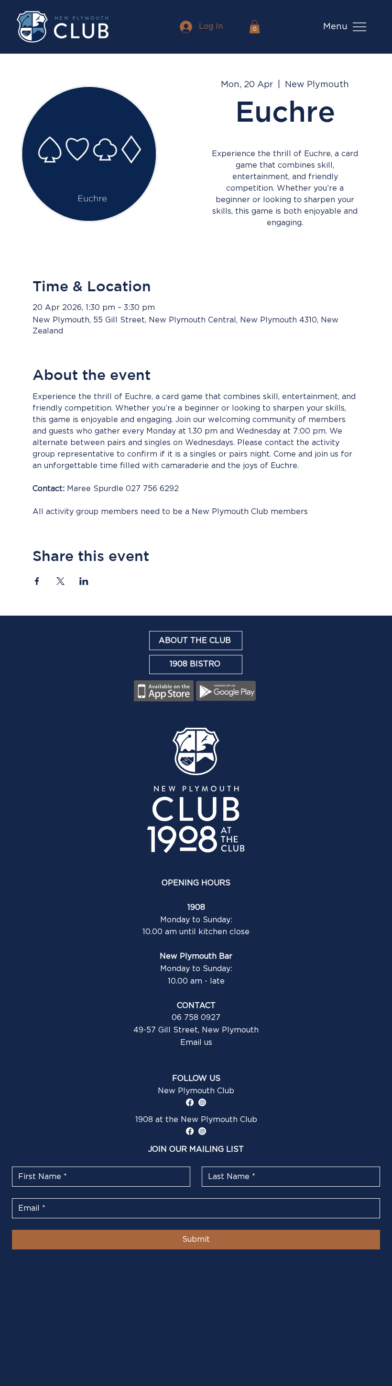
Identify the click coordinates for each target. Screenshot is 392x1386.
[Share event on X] (60, 581)
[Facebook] (190, 1102)
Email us (196, 1042)
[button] (254, 26)
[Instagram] (202, 1102)
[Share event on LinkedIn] (83, 581)
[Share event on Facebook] (37, 581)
